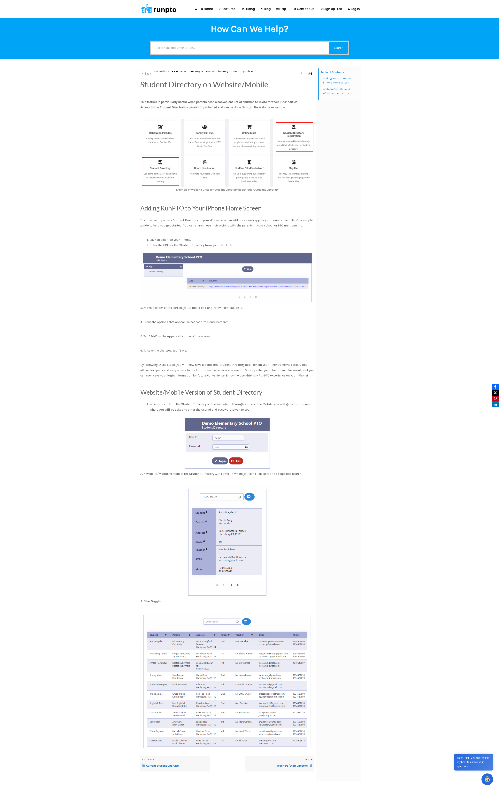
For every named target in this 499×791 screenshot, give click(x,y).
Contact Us (305, 9)
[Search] (196, 8)
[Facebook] (495, 387)
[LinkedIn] (495, 404)
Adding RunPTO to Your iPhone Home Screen (337, 80)
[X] (495, 393)
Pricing (249, 9)
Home (208, 9)
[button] (287, 9)
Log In (355, 9)
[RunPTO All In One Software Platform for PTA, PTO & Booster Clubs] (157, 9)
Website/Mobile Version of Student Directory (338, 91)
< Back (146, 73)
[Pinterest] (495, 398)
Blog (267, 9)
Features (228, 9)
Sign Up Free (332, 9)
